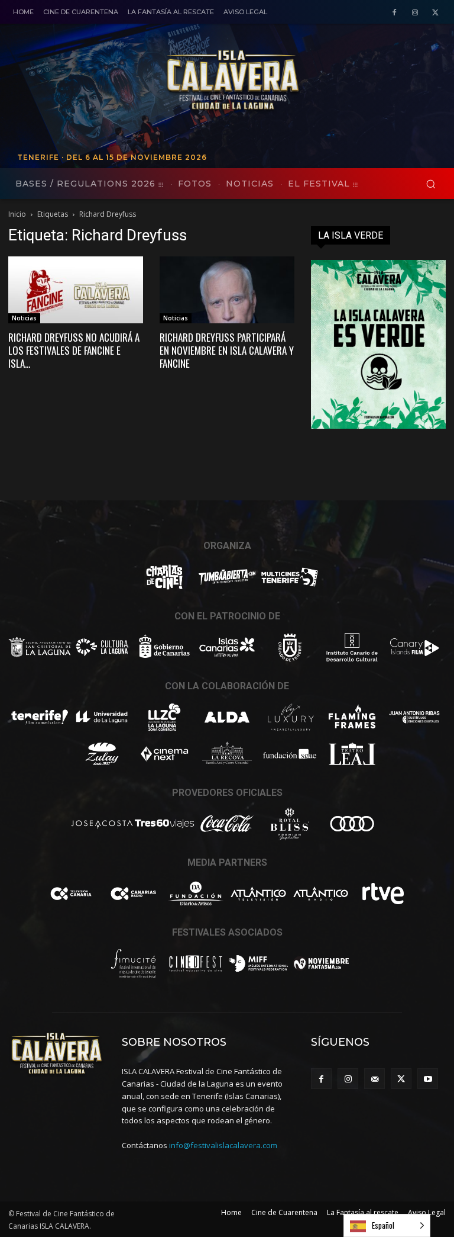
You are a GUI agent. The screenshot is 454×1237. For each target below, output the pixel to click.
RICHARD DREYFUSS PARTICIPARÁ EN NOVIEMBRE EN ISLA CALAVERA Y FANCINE (227, 350)
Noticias (24, 318)
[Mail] (374, 1078)
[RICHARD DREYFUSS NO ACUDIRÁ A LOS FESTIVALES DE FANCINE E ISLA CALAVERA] (75, 289)
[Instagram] (414, 12)
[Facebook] (394, 12)
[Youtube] (427, 1078)
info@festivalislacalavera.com (223, 1145)
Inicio (17, 214)
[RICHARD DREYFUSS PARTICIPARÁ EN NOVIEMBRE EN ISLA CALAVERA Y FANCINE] (227, 289)
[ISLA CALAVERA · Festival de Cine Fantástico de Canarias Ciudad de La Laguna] (301, 80)
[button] (431, 184)
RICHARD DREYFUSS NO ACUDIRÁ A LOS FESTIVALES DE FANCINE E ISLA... (74, 350)
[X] (435, 12)
